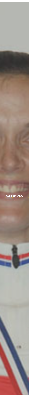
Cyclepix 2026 (14, 195)
